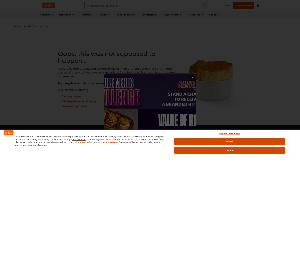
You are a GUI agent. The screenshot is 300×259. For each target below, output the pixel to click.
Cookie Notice (78, 142)
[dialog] (150, 194)
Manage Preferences (229, 133)
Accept (229, 141)
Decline (229, 150)
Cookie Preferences (109, 142)
